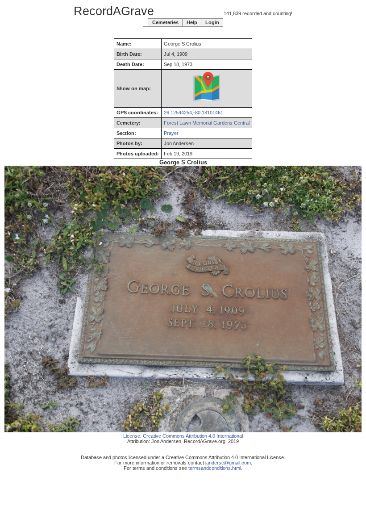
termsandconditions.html (214, 468)
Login (212, 22)
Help (192, 22)
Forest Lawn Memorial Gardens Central (207, 122)
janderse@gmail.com (228, 462)
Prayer (171, 133)
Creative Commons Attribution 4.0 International (193, 436)
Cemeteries (165, 22)
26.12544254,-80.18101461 (193, 112)
